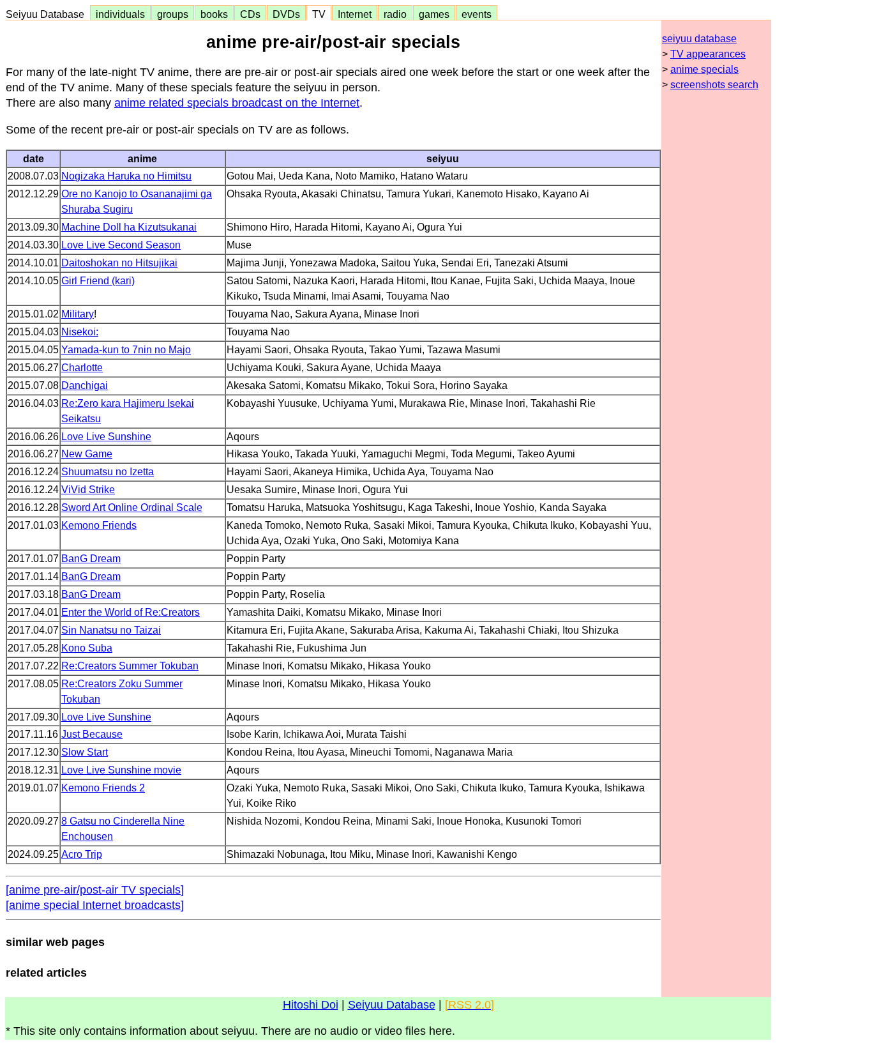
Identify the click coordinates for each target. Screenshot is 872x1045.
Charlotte (82, 367)
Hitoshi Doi (310, 1004)
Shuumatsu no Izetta (107, 471)
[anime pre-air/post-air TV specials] (95, 889)
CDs (250, 14)
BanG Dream (91, 558)
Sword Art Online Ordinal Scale (131, 507)
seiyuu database (699, 38)
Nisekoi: (79, 331)
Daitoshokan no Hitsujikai (119, 262)
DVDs (286, 14)
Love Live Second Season (121, 245)
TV (319, 14)
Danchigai (84, 385)
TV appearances (708, 54)
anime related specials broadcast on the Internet (236, 102)
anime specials (704, 69)
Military (77, 314)
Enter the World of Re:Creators (130, 612)
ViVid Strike (88, 489)
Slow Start (84, 752)
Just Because (92, 734)
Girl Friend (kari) (98, 280)
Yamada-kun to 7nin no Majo (126, 349)
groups (172, 14)
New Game (86, 453)
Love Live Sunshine (106, 436)
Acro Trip (81, 854)
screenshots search (714, 84)
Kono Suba (86, 648)
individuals (120, 14)
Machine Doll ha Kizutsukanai (129, 227)
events (476, 14)
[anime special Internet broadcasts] (95, 905)
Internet (355, 14)
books (214, 14)
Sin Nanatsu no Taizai (111, 630)
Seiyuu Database (47, 14)
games (434, 14)
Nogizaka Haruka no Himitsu (126, 176)
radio (395, 14)
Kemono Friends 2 (103, 787)
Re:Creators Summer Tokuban (130, 665)
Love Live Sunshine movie (121, 770)
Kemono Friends (99, 525)
